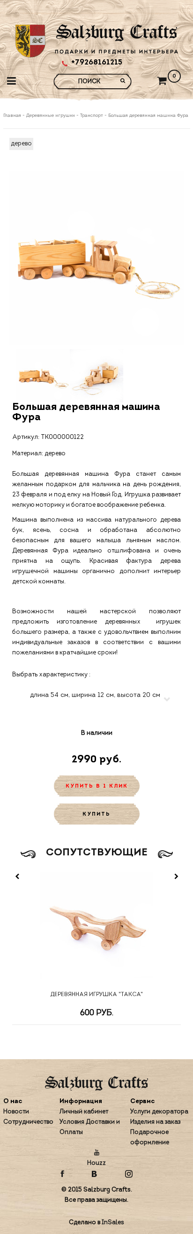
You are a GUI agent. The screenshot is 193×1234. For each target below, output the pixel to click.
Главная (12, 115)
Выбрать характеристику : (51, 675)
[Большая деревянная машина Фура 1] (43, 375)
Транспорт (91, 115)
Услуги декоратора (159, 1112)
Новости (16, 1112)
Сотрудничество (28, 1122)
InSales (113, 1223)
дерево (21, 144)
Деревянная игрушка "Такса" (97, 994)
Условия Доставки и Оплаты (89, 1127)
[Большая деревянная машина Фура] (96, 258)
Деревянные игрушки (50, 115)
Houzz (96, 1163)
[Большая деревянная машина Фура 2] (96, 375)
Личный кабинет (83, 1112)
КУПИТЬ (96, 814)
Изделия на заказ (155, 1122)
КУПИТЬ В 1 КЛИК (97, 786)
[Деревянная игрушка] (96, 928)
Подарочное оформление (149, 1137)
